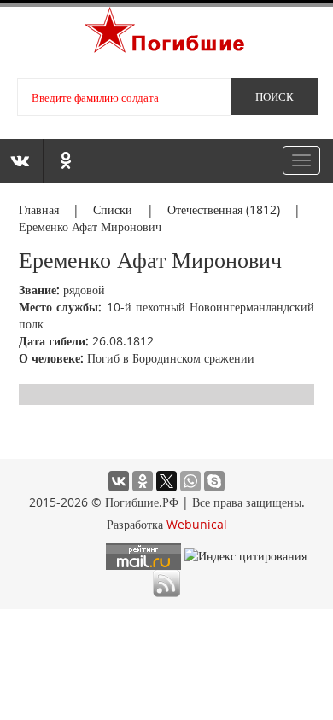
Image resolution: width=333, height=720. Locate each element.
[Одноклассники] (142, 481)
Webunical (196, 524)
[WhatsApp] (190, 481)
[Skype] (214, 481)
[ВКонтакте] (118, 481)
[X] (166, 481)
